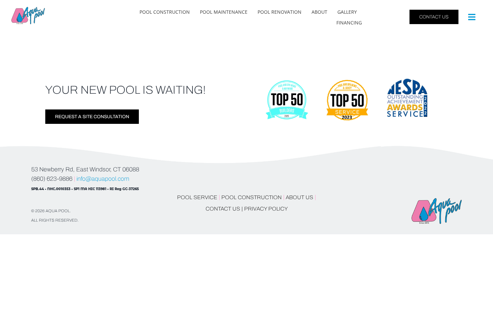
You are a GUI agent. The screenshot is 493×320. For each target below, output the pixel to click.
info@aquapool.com (102, 178)
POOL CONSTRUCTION (251, 197)
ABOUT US (300, 197)
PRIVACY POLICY (266, 209)
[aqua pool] (28, 10)
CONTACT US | (224, 209)
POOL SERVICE (197, 197)
